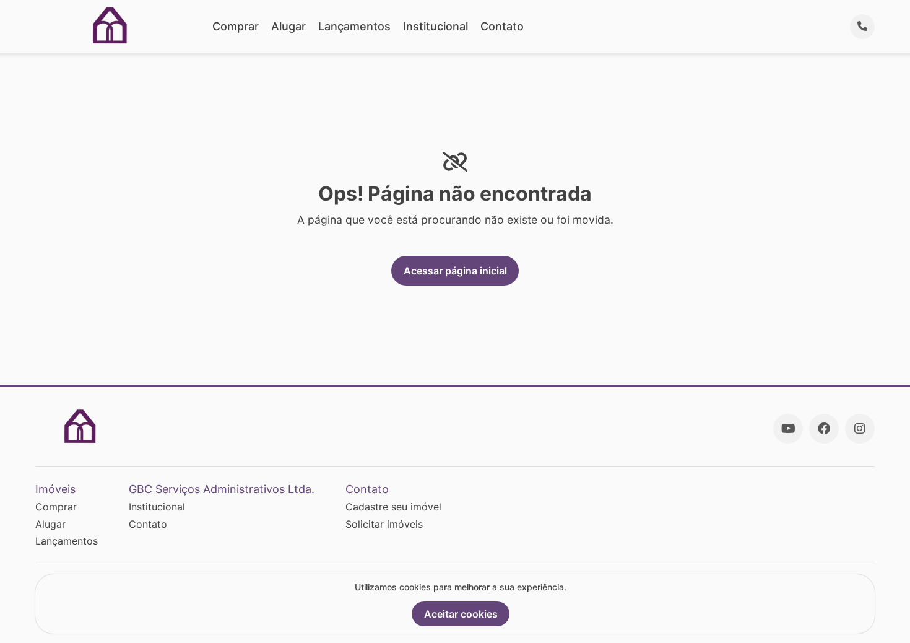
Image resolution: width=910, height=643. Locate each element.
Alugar (288, 26)
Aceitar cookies (461, 614)
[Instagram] (860, 429)
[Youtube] (788, 429)
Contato (502, 26)
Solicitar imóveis (384, 524)
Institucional (435, 26)
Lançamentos (354, 26)
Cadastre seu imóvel (393, 507)
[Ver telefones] (862, 26)
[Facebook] (824, 429)
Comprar (235, 26)
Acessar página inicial (455, 271)
